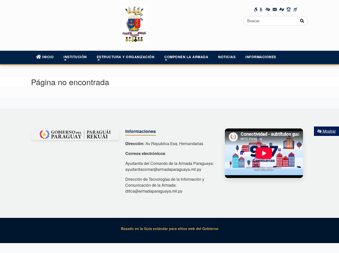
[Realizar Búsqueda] (302, 20)
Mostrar (329, 131)
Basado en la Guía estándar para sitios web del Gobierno (169, 228)
